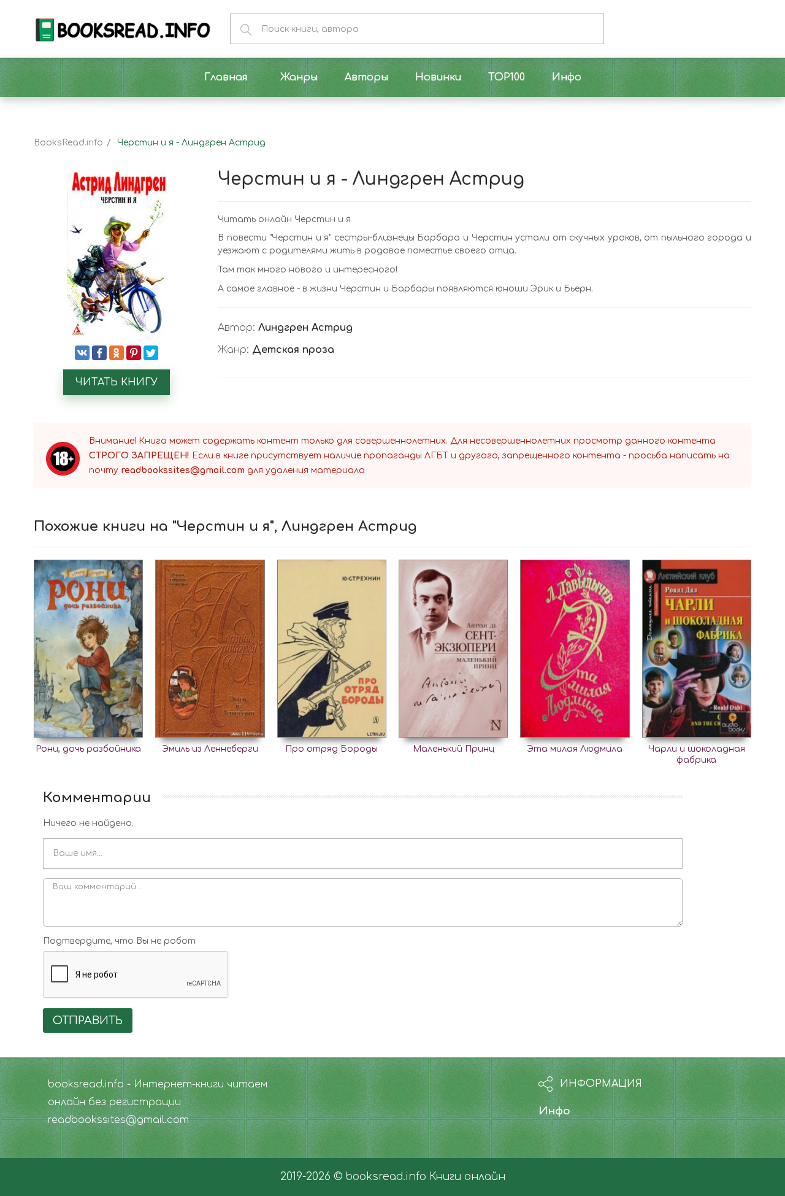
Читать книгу (116, 382)
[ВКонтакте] (82, 352)
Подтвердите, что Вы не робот (119, 941)
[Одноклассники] (116, 352)
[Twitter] (151, 352)
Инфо (554, 1111)
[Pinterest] (133, 352)
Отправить (88, 1020)
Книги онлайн (467, 1176)
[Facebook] (99, 352)
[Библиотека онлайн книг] (123, 28)
